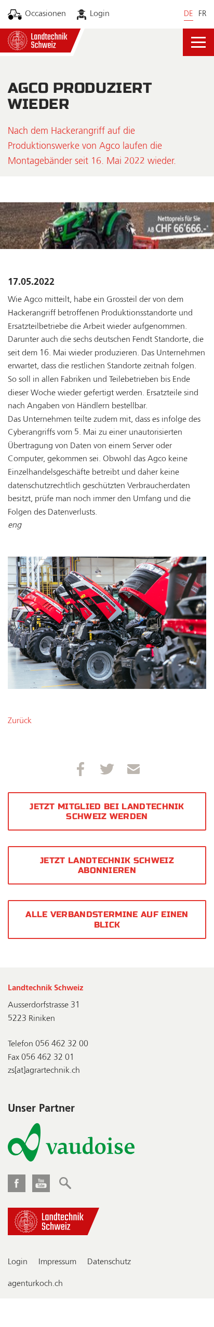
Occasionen (45, 14)
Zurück (20, 721)
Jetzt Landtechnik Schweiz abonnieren (107, 865)
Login (100, 14)
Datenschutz (109, 1262)
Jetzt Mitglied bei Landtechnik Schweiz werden (107, 811)
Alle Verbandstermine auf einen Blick (107, 919)
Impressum (57, 1262)
